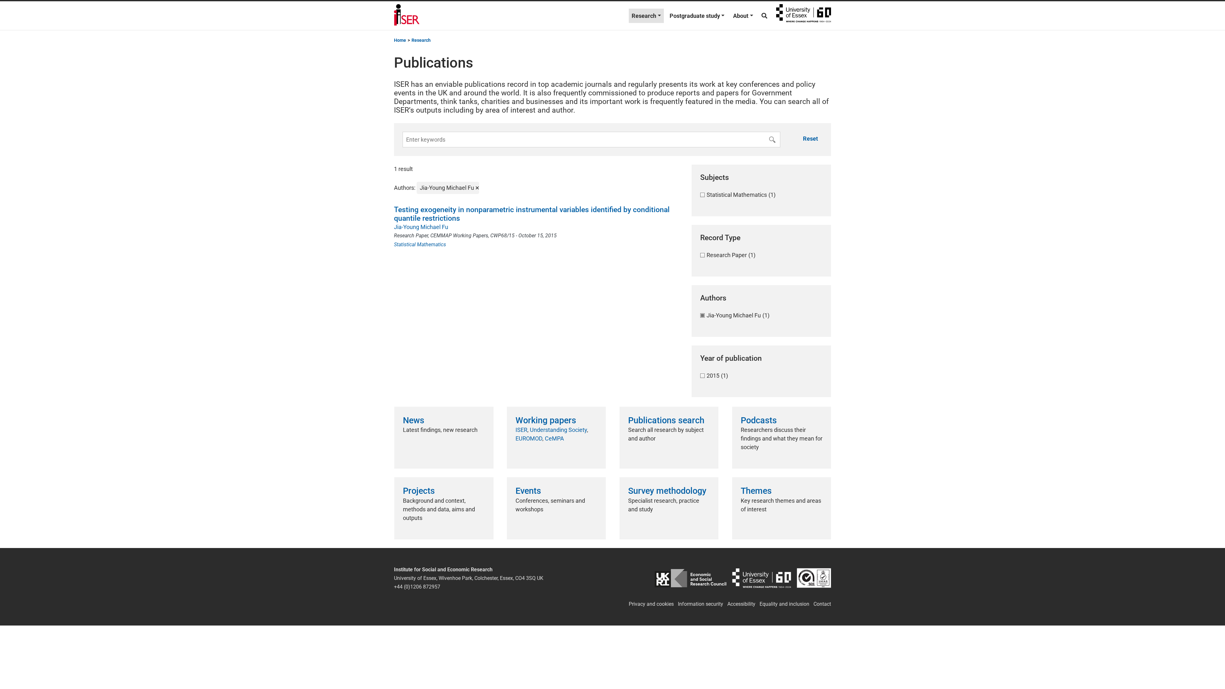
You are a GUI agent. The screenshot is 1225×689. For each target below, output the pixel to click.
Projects (419, 491)
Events (528, 491)
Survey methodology (667, 491)
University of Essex (803, 15)
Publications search (666, 420)
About (740, 15)
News (413, 420)
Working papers (546, 420)
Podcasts (759, 420)
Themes (756, 491)
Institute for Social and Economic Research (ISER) (406, 15)
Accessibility (741, 604)
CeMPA (554, 438)
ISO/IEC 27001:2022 (814, 578)
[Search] (764, 16)
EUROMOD (529, 438)
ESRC (690, 578)
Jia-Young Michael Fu (421, 227)
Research (644, 15)
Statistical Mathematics (420, 244)
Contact (822, 604)
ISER (521, 429)
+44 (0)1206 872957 (417, 587)
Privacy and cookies (651, 604)
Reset (810, 138)
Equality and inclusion (784, 604)
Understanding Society (558, 429)
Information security (700, 604)
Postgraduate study (695, 15)
